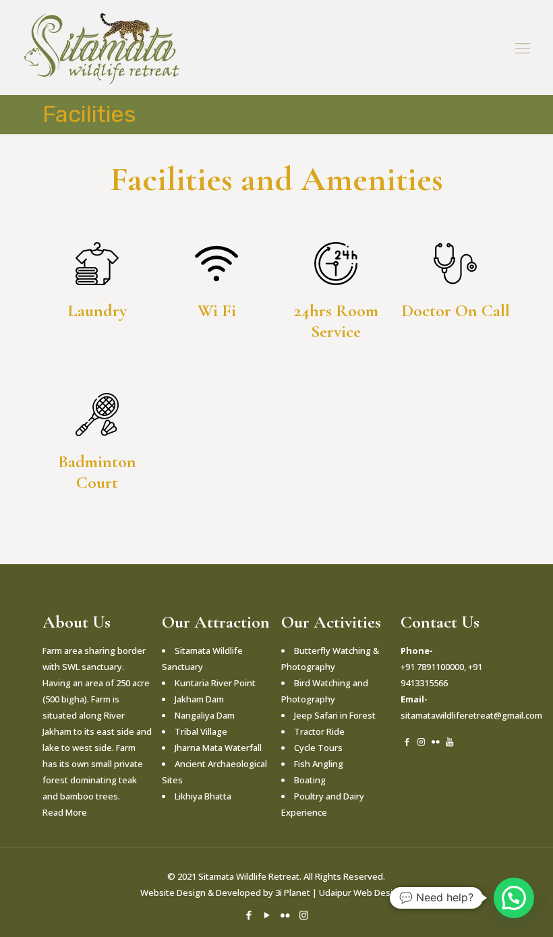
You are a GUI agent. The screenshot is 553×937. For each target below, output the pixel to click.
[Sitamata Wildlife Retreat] (100, 47)
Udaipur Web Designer (365, 892)
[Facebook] (249, 914)
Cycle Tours (318, 748)
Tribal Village (201, 731)
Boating (310, 780)
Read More (64, 812)
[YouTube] (267, 914)
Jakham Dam (199, 699)
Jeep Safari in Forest (335, 715)
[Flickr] (286, 914)
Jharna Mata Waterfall (218, 748)
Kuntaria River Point (215, 683)
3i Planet (293, 892)
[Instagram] (304, 914)
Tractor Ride (319, 731)
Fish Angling (318, 764)
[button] (514, 898)
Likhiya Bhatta (203, 796)
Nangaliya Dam (205, 715)
